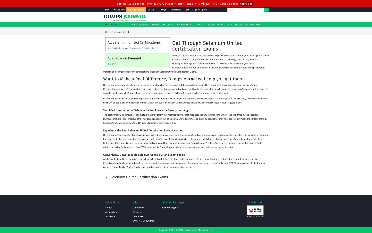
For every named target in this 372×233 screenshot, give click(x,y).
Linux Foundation (183, 24)
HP (163, 24)
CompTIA (144, 24)
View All (146, 28)
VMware (210, 24)
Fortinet (156, 24)
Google (220, 24)
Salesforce (199, 24)
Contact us (138, 207)
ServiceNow (255, 24)
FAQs (163, 10)
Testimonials (175, 10)
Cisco (134, 24)
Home (108, 10)
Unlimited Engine (169, 207)
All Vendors (119, 10)
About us (137, 211)
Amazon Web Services (237, 24)
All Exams (110, 216)
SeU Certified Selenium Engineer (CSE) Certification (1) (133, 48)
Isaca (170, 24)
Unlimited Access (136, 10)
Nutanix (135, 28)
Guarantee (153, 10)
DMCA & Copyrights (143, 220)
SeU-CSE (112, 64)
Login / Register (199, 10)
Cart (187, 10)
